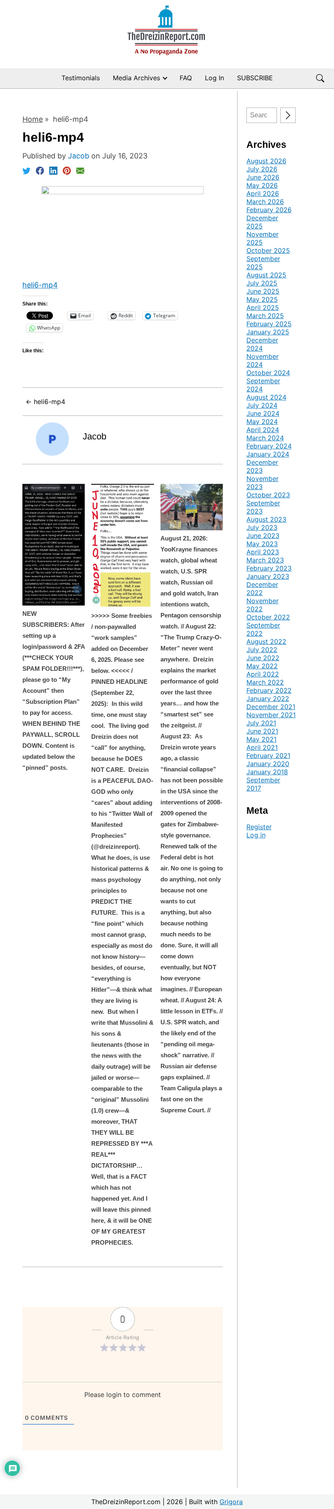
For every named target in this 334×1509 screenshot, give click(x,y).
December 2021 (270, 707)
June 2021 (262, 731)
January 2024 (267, 454)
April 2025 (262, 307)
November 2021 (271, 715)
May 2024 (262, 421)
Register (259, 827)
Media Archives (136, 78)
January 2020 (267, 764)
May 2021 (261, 739)
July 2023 (261, 527)
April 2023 (262, 552)
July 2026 (261, 169)
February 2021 (268, 755)
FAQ (186, 78)
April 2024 (262, 430)
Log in (256, 835)
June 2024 (262, 413)
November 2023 (262, 482)
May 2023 (262, 544)
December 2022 (262, 588)
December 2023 (262, 466)
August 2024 (266, 397)
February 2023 (269, 568)
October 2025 (268, 250)
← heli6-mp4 (45, 402)
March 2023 (265, 560)
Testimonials (81, 78)
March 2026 (265, 202)
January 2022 (267, 698)
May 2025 (262, 299)
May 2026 (262, 185)
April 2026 (262, 193)
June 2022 (262, 658)
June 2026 (262, 177)
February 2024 (269, 446)
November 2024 (262, 360)
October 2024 (268, 373)
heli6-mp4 (40, 285)
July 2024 (261, 405)
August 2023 (266, 519)
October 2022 (268, 617)
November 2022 (262, 605)
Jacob (94, 436)
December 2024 (262, 344)
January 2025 (267, 332)
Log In (214, 78)
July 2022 (261, 650)
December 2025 (262, 222)
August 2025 (266, 275)
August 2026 (266, 161)
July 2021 (261, 723)
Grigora (231, 1502)
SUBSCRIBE (255, 78)
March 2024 (265, 438)
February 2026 (269, 210)
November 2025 (262, 238)
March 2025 (265, 316)
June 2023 (262, 536)
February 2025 (269, 324)
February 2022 (269, 690)
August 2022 (266, 641)
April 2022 (262, 674)
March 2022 (265, 682)
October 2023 (268, 495)
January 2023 (267, 576)
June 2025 (262, 291)
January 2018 (267, 772)
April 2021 (262, 747)
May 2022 (262, 666)
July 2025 (261, 283)
